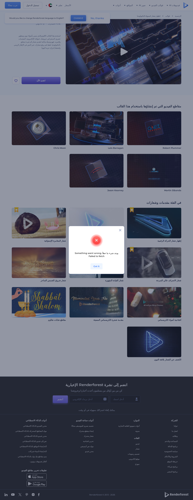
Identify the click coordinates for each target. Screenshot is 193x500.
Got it (96, 266)
